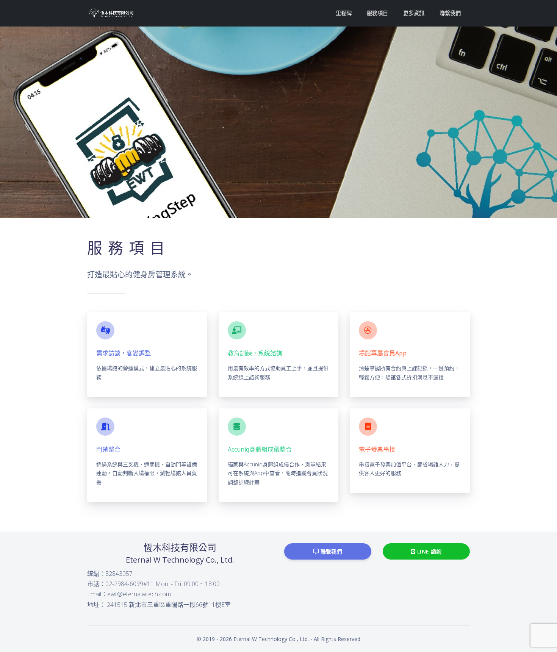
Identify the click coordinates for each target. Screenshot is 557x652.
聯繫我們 (450, 13)
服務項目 (377, 13)
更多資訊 (413, 13)
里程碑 (344, 13)
